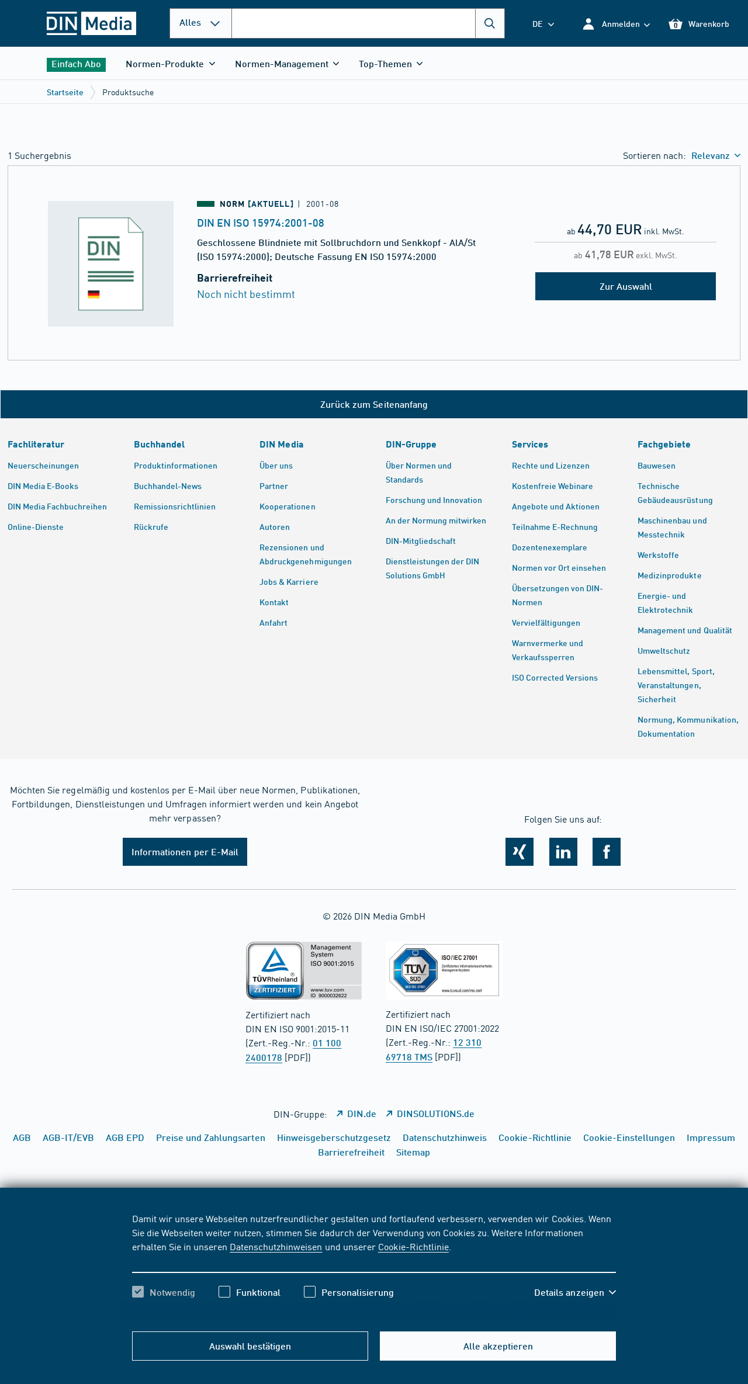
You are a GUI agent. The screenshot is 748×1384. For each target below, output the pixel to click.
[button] (615, 24)
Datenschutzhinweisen (276, 1246)
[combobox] (368, 23)
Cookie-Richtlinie (413, 1246)
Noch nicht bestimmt (246, 293)
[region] (374, 1265)
